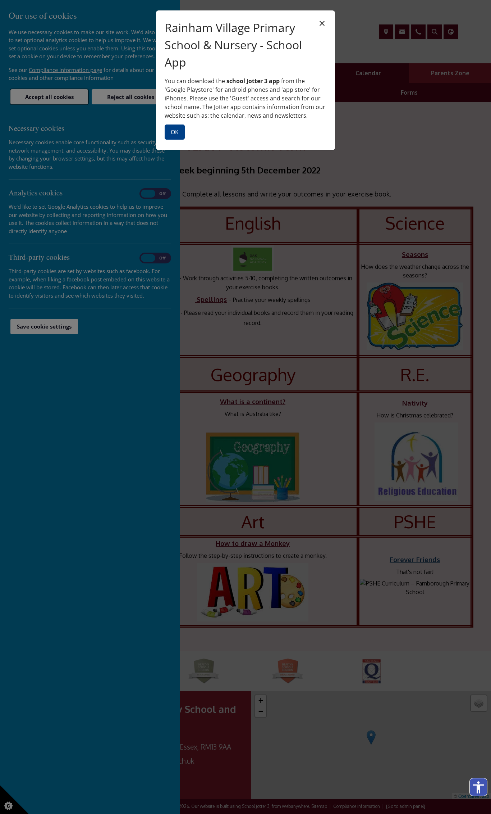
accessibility (478, 787)
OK (175, 132)
